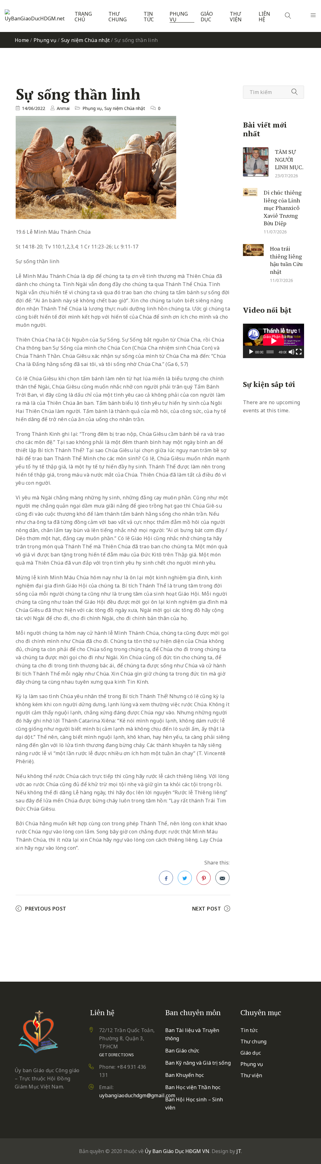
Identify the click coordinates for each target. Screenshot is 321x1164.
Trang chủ (83, 17)
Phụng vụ (179, 17)
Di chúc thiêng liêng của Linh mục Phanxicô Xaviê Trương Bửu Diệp (283, 208)
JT (238, 1151)
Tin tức (149, 17)
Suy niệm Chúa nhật (85, 40)
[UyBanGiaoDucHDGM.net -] (36, 16)
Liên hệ (264, 17)
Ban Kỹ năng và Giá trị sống (198, 1062)
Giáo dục (207, 17)
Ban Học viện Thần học (192, 1087)
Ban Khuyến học (184, 1075)
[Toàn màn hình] (299, 352)
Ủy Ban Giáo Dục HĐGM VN (177, 1151)
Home (22, 40)
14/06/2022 (33, 108)
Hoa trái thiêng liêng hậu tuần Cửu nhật (286, 260)
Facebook (166, 878)
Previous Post (45, 908)
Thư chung (117, 17)
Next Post (206, 908)
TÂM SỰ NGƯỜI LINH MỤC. (289, 159)
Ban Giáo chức (182, 1050)
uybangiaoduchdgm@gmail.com (137, 1095)
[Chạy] (251, 352)
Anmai (63, 108)
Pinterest (204, 878)
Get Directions (116, 1054)
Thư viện (236, 17)
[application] (273, 341)
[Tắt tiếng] (291, 352)
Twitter (185, 878)
